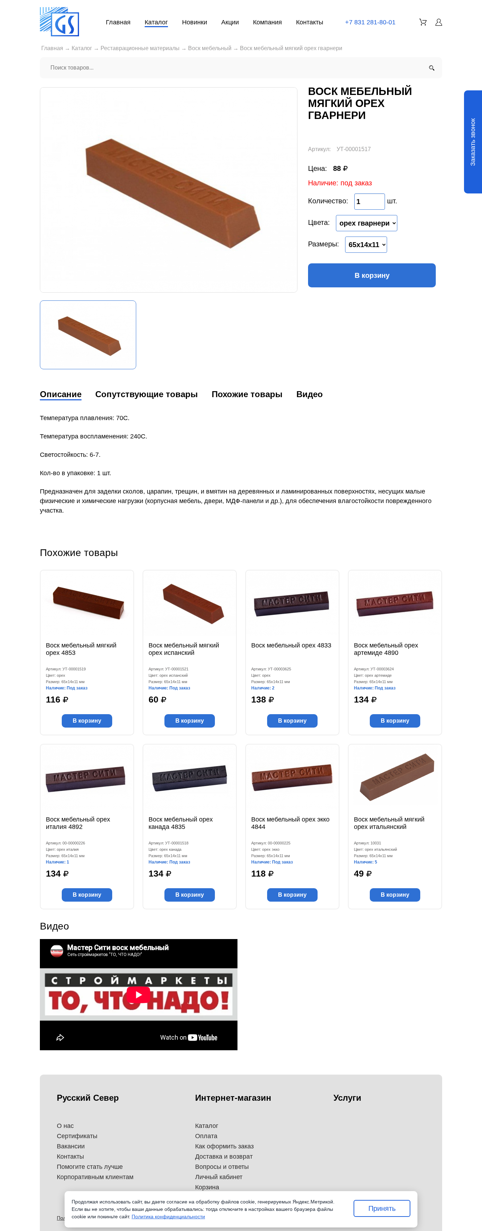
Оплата (206, 1136)
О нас (65, 1125)
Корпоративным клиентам (95, 1177)
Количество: (328, 201)
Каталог (156, 22)
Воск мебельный (209, 48)
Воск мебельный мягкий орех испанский (184, 649)
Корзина (207, 1187)
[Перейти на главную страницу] (59, 21)
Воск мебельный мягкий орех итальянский (389, 823)
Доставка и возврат (224, 1156)
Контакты (309, 22)
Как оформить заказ (224, 1146)
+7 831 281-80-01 (370, 22)
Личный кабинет (218, 1177)
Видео (309, 394)
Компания (267, 22)
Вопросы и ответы (222, 1166)
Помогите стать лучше (90, 1166)
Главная (118, 22)
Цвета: (319, 222)
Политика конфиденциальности (168, 1216)
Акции (230, 22)
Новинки (194, 22)
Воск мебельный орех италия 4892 (78, 823)
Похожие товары (247, 394)
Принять (382, 1208)
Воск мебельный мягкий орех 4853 (81, 649)
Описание (61, 394)
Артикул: (319, 149)
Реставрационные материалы (140, 48)
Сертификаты (77, 1136)
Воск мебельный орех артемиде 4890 (386, 649)
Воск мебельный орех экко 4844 (290, 823)
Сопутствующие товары (146, 394)
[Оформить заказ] (423, 22)
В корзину (372, 275)
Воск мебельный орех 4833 (291, 645)
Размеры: (323, 244)
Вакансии (71, 1146)
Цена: (317, 168)
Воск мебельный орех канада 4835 (181, 823)
